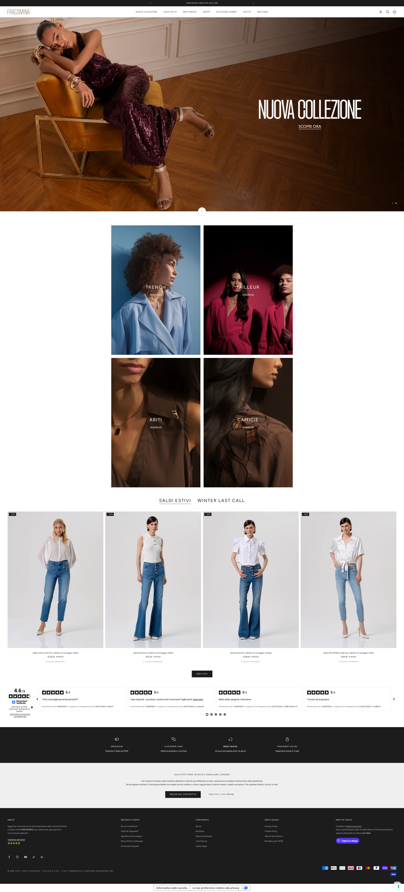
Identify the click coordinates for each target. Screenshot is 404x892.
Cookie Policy (271, 831)
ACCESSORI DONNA (226, 12)
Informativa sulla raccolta (171, 887)
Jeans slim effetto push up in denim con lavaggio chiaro (348, 653)
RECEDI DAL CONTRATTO (183, 794)
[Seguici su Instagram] (17, 857)
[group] (202, 114)
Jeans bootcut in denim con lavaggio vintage (251, 653)
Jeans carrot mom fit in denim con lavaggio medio (56, 653)
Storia (198, 826)
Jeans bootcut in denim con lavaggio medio (153, 653)
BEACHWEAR (190, 12)
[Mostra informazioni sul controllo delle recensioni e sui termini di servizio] (32, 707)
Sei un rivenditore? (129, 826)
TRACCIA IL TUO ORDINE (221, 794)
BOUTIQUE (263, 12)
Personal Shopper (204, 836)
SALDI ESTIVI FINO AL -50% (202, 5)
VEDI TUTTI (202, 674)
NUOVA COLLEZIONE (146, 12)
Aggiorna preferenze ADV (99, 871)
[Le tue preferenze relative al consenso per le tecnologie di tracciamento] (398, 886)
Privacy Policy (271, 826)
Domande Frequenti (130, 846)
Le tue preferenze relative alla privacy (216, 887)
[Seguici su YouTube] (25, 857)
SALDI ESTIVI (170, 12)
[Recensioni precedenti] (37, 699)
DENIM (206, 12)
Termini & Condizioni (274, 836)
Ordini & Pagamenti (130, 831)
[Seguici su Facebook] (9, 857)
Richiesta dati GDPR (274, 841)
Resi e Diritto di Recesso (132, 841)
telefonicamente (353, 826)
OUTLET (247, 12)
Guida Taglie (201, 846)
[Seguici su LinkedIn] (42, 857)
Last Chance (201, 841)
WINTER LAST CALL (221, 500)
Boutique (200, 831)
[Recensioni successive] (394, 699)
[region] (202, 114)
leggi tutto (198, 699)
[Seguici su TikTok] (33, 857)
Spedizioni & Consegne (131, 836)
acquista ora (156, 294)
